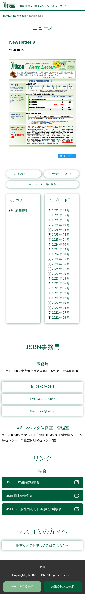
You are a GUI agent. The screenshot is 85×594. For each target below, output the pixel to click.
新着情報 (21, 210)
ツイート (68, 155)
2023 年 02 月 (61, 293)
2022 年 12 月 (61, 298)
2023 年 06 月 (61, 283)
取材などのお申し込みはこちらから (42, 545)
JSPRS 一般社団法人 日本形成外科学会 (33, 509)
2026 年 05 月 (61, 215)
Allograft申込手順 (22, 586)
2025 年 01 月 (61, 239)
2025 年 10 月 (61, 225)
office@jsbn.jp (42, 411)
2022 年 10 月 (61, 302)
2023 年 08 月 (61, 278)
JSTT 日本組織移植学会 (22, 482)
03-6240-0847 (42, 398)
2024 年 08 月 (61, 254)
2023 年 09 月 (61, 273)
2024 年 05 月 (61, 264)
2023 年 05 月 (61, 288)
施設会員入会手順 (62, 586)
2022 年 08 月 (61, 307)
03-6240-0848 (42, 386)
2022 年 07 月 (61, 312)
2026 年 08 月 (61, 210)
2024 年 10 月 (61, 244)
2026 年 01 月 (61, 220)
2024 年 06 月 (61, 259)
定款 (42, 566)
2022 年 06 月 (61, 317)
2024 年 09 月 (61, 249)
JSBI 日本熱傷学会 (19, 495)
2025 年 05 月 (61, 234)
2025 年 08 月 (61, 229)
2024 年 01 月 (61, 269)
